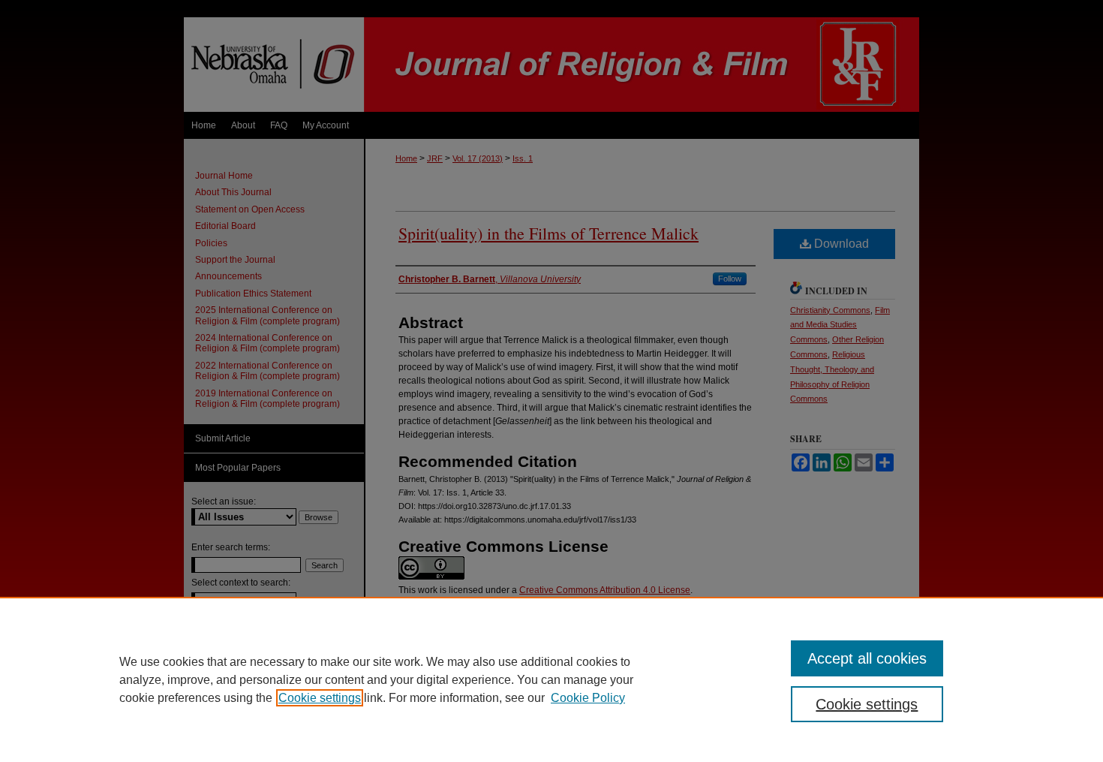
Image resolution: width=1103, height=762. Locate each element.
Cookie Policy (588, 697)
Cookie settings (319, 697)
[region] (551, 679)
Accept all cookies (867, 658)
